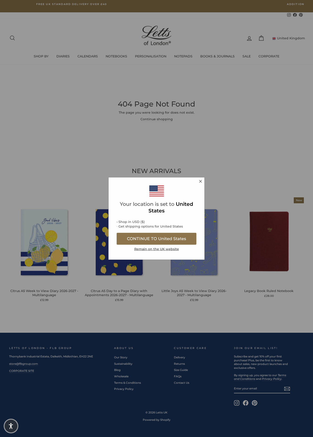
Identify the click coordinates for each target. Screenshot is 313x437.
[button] (11, 426)
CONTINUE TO (156, 238)
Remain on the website (156, 249)
